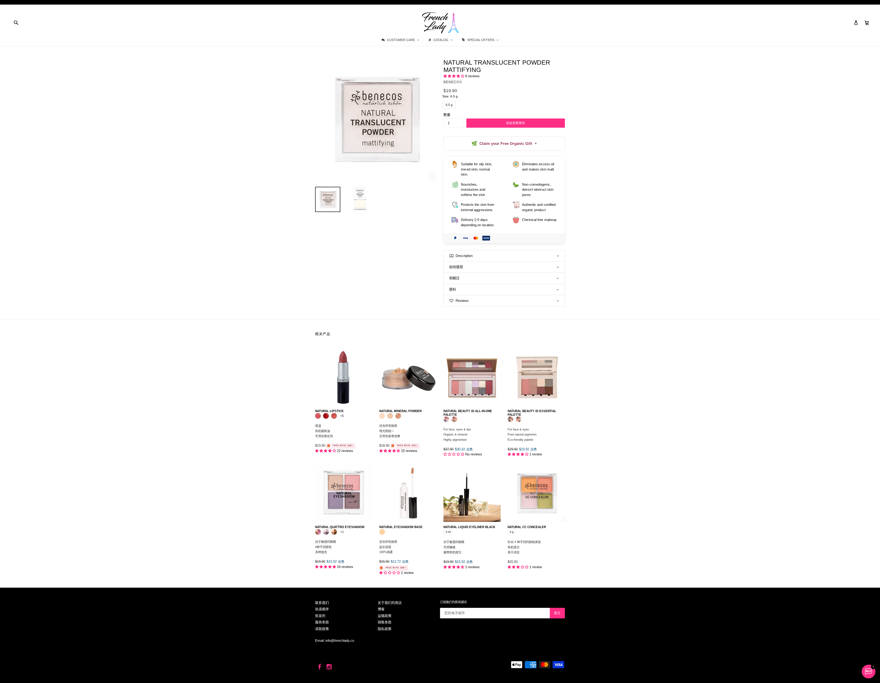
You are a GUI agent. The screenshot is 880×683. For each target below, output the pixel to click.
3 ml (448, 531)
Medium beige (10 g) (398, 416)
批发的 (320, 616)
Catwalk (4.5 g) (326, 416)
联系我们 (322, 603)
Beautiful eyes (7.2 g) (318, 532)
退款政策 (322, 629)
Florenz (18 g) (454, 419)
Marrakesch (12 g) (510, 419)
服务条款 (322, 622)
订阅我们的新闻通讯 (453, 602)
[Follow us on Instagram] (329, 667)
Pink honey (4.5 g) (334, 416)
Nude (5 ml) (382, 532)
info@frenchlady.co (339, 640)
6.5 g (449, 104)
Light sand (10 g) (382, 416)
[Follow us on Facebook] (319, 667)
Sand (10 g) (390, 416)
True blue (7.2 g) (326, 532)
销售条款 (384, 622)
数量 (446, 115)
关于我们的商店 (390, 603)
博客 (381, 609)
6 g (511, 531)
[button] (454, 76)
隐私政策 (384, 629)
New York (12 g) (518, 419)
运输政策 (384, 616)
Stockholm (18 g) (446, 419)
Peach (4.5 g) (318, 416)
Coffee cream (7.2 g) (334, 532)
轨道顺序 (322, 609)
